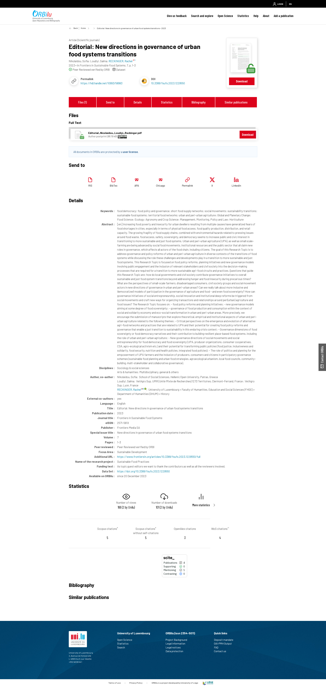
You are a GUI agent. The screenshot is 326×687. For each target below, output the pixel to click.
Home (83, 28)
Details (138, 102)
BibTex (113, 185)
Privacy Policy (135, 683)
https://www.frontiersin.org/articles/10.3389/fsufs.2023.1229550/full (158, 456)
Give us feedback (177, 16)
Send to (110, 102)
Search (121, 647)
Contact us (220, 651)
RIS (90, 185)
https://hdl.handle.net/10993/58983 (101, 83)
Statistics (243, 16)
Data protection (174, 651)
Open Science (225, 16)
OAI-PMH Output (223, 643)
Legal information (175, 643)
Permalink (187, 185)
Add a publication (283, 16)
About (266, 16)
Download (242, 81)
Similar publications (236, 102)
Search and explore (202, 16)
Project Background (176, 639)
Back (76, 28)
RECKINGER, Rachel (129, 389)
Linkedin (236, 185)
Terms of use (114, 683)
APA (136, 185)
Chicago (160, 185)
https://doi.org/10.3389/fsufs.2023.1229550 (143, 471)
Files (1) (82, 102)
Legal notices (173, 647)
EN (290, 4)
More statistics (201, 505)
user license (130, 151)
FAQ (216, 647)
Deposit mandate (223, 639)
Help (255, 16)
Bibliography (198, 102)
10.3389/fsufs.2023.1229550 (168, 83)
